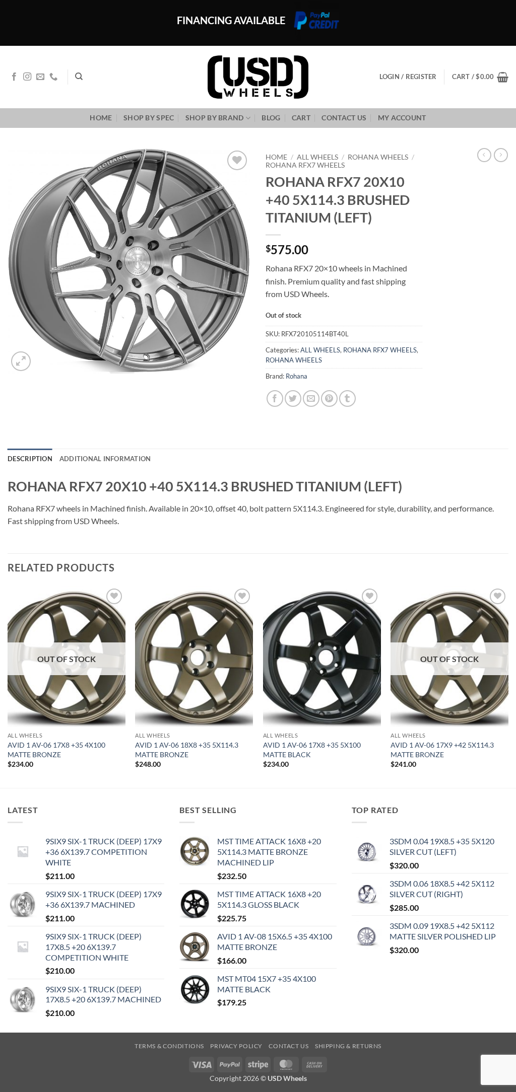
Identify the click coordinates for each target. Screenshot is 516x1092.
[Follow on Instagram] (27, 77)
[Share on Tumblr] (347, 398)
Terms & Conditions (169, 1046)
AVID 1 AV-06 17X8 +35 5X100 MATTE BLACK (312, 750)
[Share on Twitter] (293, 398)
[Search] (79, 76)
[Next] (507, 686)
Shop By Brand (214, 117)
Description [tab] (30, 459)
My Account (402, 117)
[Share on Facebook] (275, 398)
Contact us (343, 117)
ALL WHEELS (317, 157)
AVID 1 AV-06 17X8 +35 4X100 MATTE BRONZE (56, 750)
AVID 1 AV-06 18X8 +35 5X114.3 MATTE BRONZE (186, 750)
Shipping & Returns (348, 1046)
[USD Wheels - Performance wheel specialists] (258, 77)
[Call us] (53, 77)
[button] (480, 77)
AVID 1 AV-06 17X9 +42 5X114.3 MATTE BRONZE (442, 750)
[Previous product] (501, 155)
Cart (301, 117)
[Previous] (8, 686)
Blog (271, 117)
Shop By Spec (148, 117)
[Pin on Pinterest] (329, 398)
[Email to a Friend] (311, 398)
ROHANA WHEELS (378, 157)
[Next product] (484, 155)
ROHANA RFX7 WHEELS (305, 165)
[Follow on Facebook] (14, 77)
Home (101, 117)
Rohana (296, 376)
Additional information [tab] (105, 459)
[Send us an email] (40, 77)
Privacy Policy (236, 1046)
